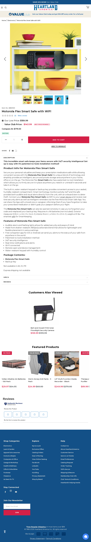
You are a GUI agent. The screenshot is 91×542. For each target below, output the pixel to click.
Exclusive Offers (38, 449)
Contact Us (65, 446)
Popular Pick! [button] (62, 353)
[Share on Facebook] (9, 150)
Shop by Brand (37, 479)
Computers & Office (11, 459)
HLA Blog (35, 472)
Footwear (7, 472)
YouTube (35, 469)
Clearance (7, 476)
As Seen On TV (9, 479)
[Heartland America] (45, 7)
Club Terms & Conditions (70, 479)
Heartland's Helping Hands (70, 482)
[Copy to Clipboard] (16, 150)
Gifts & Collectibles (10, 469)
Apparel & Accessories (12, 452)
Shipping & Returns (68, 472)
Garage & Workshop (11, 462)
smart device (66, 197)
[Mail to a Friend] (13, 150)
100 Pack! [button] (7, 353)
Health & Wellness (10, 466)
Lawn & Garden (9, 449)
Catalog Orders (37, 452)
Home (4, 20)
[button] (45, 333)
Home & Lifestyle (10, 456)
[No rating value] (8, 115)
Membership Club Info (69, 476)
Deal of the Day (37, 456)
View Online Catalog (39, 459)
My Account (36, 446)
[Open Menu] (2, 7)
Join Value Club (52, 2)
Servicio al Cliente (67, 456)
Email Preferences (67, 459)
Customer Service (67, 452)
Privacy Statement (38, 476)
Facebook (35, 462)
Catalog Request (67, 462)
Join (17, 512)
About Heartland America (70, 449)
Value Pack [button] (34, 353)
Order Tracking (66, 466)
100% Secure (65, 469)
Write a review (22, 115)
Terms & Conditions (53, 539)
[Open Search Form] (6, 7)
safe (13, 216)
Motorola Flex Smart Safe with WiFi (28, 20)
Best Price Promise (41, 124)
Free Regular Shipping (36, 527)
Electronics (11, 20)
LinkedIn (35, 466)
